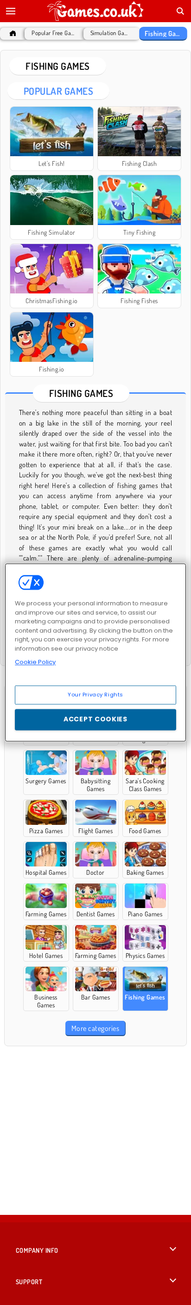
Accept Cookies (95, 719)
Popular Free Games (53, 33)
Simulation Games (109, 33)
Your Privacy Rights (95, 694)
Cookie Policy (35, 662)
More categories (95, 1028)
